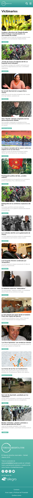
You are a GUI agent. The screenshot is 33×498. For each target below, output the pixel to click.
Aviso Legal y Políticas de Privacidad (16, 492)
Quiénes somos (16, 495)
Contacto (16, 490)
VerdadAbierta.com (17, 467)
